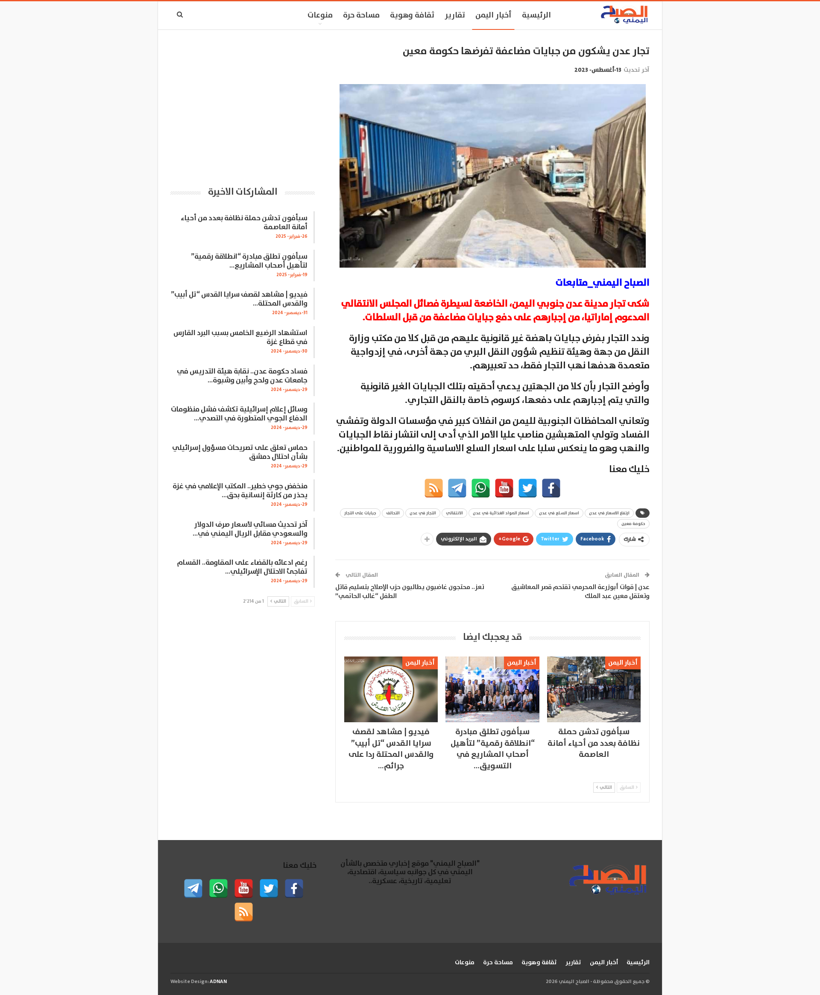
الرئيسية (536, 15)
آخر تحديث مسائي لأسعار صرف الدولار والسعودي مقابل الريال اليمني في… (250, 529)
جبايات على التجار (360, 513)
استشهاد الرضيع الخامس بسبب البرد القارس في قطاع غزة (240, 338)
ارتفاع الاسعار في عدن (609, 513)
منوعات (320, 15)
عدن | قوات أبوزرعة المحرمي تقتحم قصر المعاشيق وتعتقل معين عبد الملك (580, 591)
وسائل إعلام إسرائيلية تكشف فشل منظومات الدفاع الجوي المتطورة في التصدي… (239, 414)
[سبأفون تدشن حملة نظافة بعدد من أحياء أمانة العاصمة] (594, 689)
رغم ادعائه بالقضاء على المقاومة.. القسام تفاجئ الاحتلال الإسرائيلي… (242, 567)
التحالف (393, 513)
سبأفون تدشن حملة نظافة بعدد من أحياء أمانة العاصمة (244, 223)
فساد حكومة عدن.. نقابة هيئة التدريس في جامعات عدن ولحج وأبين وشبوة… (242, 376)
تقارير (455, 15)
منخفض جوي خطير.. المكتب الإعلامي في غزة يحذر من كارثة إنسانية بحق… (240, 491)
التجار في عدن (423, 513)
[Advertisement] (242, 104)
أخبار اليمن (493, 15)
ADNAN (218, 981)
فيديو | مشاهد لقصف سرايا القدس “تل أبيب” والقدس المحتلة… (239, 299)
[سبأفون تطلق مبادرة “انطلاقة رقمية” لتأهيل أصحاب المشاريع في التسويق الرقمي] (492, 689)
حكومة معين (633, 523)
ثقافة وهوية (412, 15)
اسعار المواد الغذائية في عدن (501, 513)
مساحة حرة (361, 15)
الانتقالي (454, 513)
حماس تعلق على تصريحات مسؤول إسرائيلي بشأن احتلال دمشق (240, 452)
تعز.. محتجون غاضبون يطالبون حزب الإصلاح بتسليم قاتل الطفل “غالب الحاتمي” (409, 591)
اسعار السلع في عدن (559, 513)
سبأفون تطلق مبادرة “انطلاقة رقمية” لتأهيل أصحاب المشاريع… (249, 261)
